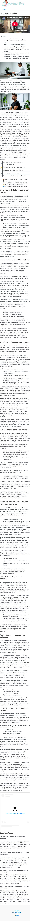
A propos (16, 915)
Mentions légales (16, 912)
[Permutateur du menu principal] (5, 9)
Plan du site (16, 914)
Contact (17, 910)
